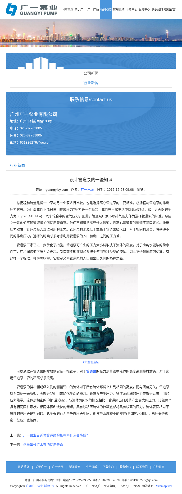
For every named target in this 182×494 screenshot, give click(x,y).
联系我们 (157, 9)
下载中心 (131, 9)
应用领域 (118, 9)
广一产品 (93, 9)
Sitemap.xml (164, 486)
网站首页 (67, 9)
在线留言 (170, 9)
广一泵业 (28, 114)
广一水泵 (87, 189)
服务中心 (144, 9)
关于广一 (80, 9)
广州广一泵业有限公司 (40, 486)
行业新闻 (91, 83)
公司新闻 (91, 73)
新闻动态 (106, 9)
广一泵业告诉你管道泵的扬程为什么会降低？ (56, 435)
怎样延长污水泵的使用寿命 (43, 445)
